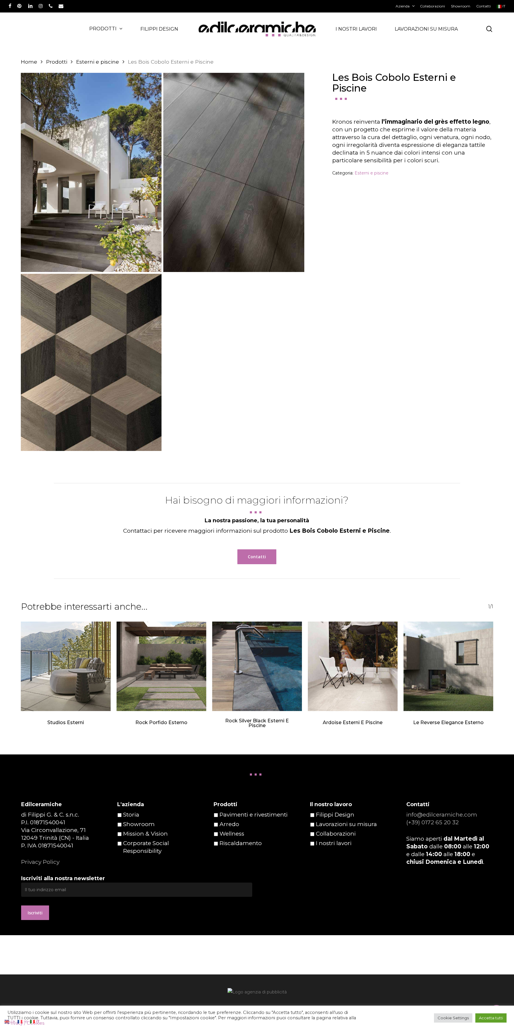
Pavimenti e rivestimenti (254, 814)
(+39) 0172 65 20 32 (432, 822)
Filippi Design (335, 814)
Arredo (229, 824)
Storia (131, 814)
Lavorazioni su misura (346, 824)
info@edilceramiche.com (441, 814)
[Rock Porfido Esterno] (161, 666)
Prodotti (56, 62)
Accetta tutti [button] (491, 1017)
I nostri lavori (334, 843)
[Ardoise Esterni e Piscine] (353, 666)
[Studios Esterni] (66, 666)
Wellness (232, 833)
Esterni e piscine (97, 62)
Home (29, 62)
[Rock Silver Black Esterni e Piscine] (257, 666)
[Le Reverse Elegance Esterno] (448, 666)
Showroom (139, 824)
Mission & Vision (145, 833)
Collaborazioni (336, 833)
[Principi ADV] (257, 994)
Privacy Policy (40, 861)
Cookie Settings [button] (453, 1017)
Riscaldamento (241, 843)
